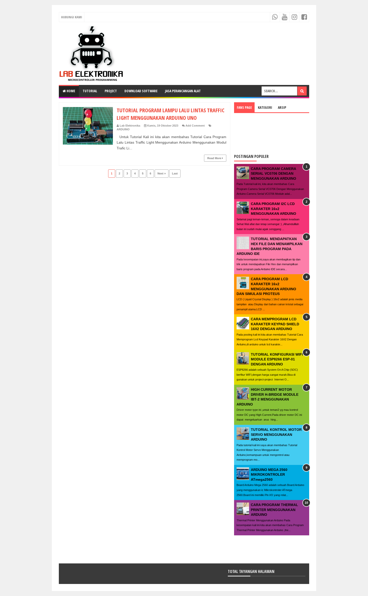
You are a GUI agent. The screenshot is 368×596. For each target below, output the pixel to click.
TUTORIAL (90, 90)
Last (175, 173)
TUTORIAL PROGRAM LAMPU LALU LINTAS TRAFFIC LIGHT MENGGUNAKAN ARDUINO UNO (170, 113)
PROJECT (111, 90)
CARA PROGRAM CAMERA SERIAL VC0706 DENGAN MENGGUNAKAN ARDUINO (273, 173)
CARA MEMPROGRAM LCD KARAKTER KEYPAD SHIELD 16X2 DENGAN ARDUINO (275, 324)
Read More (214, 158)
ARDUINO (123, 129)
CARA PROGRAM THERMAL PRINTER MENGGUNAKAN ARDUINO (274, 510)
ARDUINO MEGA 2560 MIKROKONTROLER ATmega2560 (269, 474)
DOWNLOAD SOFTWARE (140, 90)
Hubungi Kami (71, 17)
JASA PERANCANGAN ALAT (183, 90)
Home (70, 90)
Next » (161, 173)
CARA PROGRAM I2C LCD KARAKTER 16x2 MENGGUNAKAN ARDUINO (273, 209)
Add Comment (195, 125)
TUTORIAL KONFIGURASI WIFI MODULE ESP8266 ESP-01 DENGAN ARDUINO (277, 359)
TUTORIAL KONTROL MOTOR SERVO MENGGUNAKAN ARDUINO (276, 434)
